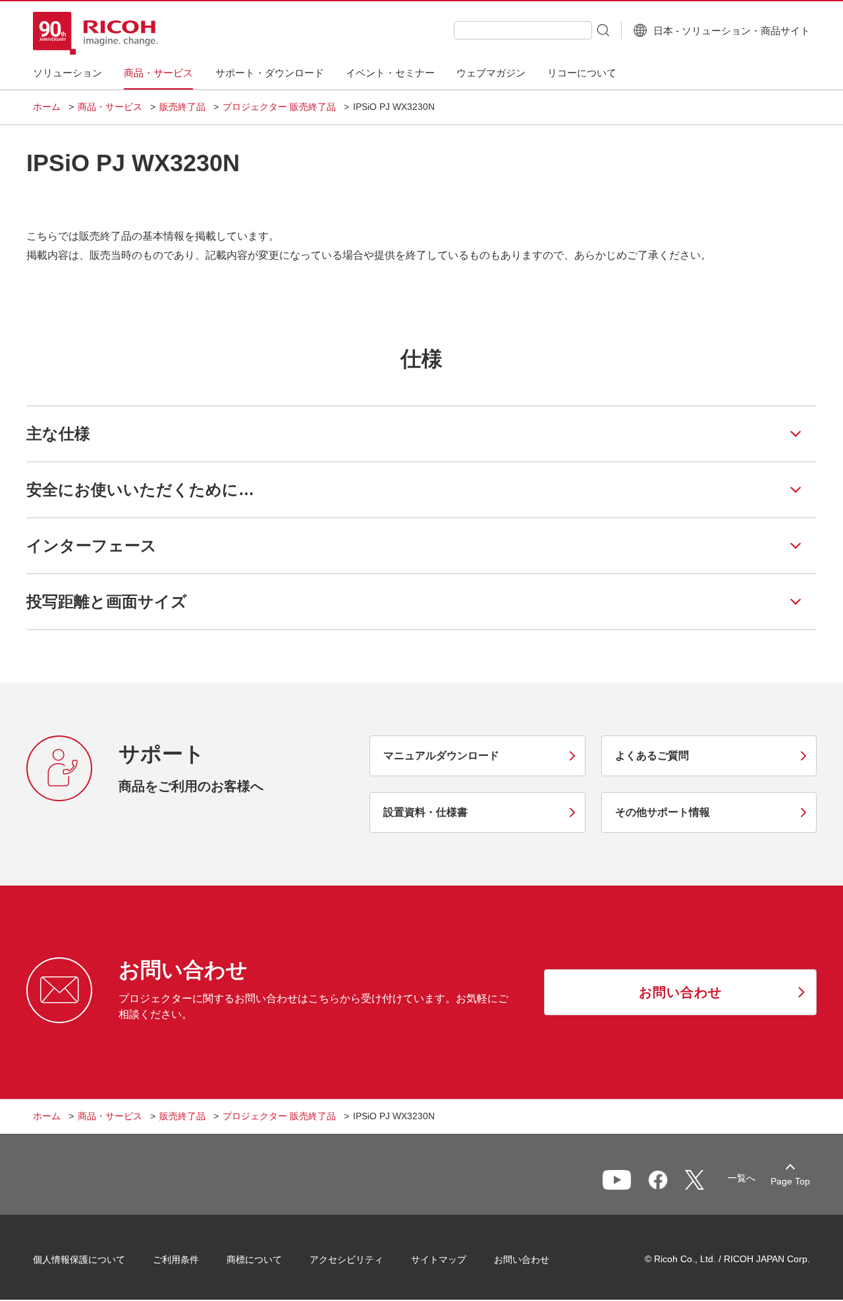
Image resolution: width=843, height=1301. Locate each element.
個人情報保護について (79, 1259)
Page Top (790, 1181)
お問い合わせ (521, 1259)
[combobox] (523, 30)
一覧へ (741, 1178)
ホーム (47, 106)
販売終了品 (182, 106)
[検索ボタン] (602, 30)
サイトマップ (438, 1259)
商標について (254, 1259)
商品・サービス (110, 106)
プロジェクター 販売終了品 (279, 106)
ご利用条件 (176, 1259)
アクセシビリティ (346, 1259)
